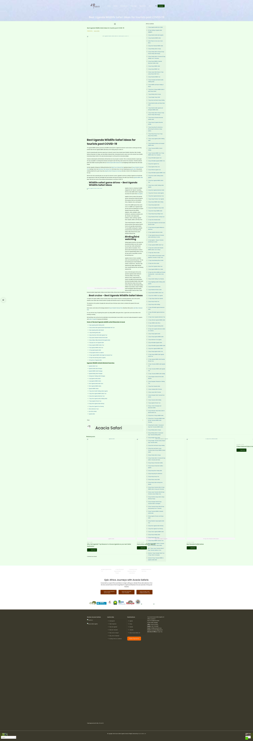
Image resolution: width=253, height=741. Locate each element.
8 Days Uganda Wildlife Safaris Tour (96, 345)
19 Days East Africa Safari (153, 263)
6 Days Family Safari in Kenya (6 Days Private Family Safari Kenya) (156, 52)
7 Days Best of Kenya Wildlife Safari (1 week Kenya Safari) (156, 90)
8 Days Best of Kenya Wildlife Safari (155, 415)
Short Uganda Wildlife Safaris (95, 386)
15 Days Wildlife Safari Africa (154, 323)
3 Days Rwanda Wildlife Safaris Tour (155, 292)
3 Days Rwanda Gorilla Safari (154, 286)
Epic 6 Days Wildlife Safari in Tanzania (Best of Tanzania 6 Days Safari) (156, 544)
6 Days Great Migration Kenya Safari (156, 207)
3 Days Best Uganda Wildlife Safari (155, 348)
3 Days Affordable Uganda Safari (155, 342)
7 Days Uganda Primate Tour (95, 401)
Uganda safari (133, 169)
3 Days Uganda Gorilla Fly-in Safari (155, 27)
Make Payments (112, 624)
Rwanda (131, 626)
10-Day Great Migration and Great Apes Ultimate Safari (156, 223)
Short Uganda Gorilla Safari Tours (96, 383)
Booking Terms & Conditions (115, 638)
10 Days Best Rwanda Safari (154, 219)
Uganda (131, 621)
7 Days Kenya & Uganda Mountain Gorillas (155, 123)
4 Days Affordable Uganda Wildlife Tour (156, 160)
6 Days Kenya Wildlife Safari (154, 66)
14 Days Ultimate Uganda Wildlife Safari (156, 320)
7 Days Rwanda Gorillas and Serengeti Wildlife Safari (156, 144)
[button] (3, 300)
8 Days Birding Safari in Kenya (154, 429)
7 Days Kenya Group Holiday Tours (155, 213)
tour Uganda (139, 193)
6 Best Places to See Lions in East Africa (155, 41)
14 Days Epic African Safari (153, 252)
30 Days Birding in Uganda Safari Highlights (155, 31)
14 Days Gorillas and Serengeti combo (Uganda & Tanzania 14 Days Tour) (156, 256)
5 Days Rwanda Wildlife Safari (154, 38)
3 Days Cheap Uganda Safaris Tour (155, 351)
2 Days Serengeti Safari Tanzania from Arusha (156, 396)
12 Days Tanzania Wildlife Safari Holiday (156, 373)
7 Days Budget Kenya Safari (154, 97)
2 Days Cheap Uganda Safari (154, 333)
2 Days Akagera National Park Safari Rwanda (156, 377)
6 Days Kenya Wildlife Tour (153, 69)
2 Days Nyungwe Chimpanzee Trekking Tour (156, 382)
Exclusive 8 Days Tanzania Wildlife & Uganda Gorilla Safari (155, 558)
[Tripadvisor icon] (129, 736)
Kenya (130, 624)
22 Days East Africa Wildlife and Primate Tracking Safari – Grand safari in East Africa (156, 274)
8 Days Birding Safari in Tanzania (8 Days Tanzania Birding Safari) (155, 433)
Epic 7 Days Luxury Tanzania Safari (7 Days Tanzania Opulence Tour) (156, 549)
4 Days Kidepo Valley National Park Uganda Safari (99, 340)
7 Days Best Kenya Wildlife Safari (155, 210)
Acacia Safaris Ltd (142, 733)
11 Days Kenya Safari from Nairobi (155, 298)
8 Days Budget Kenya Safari (154, 437)
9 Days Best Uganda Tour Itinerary (96, 406)
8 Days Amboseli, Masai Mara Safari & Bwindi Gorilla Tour (156, 411)
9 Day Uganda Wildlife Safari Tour (96, 347)
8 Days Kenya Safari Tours (153, 537)
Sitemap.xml (112, 621)
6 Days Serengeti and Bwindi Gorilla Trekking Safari (155, 80)
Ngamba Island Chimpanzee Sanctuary (113, 171)
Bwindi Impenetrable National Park (114, 162)
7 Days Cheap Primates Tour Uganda (156, 199)
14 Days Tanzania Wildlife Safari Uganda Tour (156, 364)
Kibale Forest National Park (117, 167)
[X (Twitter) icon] (125, 736)
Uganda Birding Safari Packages (95, 373)
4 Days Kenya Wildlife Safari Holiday (155, 202)
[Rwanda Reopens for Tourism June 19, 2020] (4, 735)
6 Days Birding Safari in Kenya (154, 48)
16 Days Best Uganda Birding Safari (155, 326)
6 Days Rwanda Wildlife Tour (154, 76)
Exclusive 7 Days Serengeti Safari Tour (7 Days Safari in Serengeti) (156, 554)
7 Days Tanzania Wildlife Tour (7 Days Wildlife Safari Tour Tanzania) (156, 153)
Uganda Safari (92, 413)
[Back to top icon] (246, 738)
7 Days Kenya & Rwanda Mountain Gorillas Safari (155, 118)
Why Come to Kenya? (114, 632)
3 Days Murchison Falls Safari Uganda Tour (98, 335)
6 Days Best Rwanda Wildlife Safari (155, 45)
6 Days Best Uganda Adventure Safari (156, 190)
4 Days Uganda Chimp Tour (154, 166)
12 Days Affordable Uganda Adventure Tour (156, 313)
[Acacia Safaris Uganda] (95, 6)
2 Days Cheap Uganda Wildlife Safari (155, 336)
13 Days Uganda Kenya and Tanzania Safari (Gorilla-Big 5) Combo (156, 236)
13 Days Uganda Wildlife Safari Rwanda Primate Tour (156, 360)
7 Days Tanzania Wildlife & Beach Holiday (155, 149)
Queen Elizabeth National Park (115, 308)
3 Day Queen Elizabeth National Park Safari (98, 337)
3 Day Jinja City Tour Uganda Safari (96, 342)
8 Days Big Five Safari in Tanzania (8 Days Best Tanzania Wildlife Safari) (155, 426)
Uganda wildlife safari (138, 177)
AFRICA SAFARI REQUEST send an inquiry (109, 592)
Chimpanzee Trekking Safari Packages (97, 376)
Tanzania (131, 629)
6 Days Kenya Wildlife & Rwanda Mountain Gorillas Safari (155, 62)
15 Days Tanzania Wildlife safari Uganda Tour (156, 369)
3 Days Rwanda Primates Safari (155, 289)
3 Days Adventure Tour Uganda (154, 339)
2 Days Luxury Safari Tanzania (154, 392)
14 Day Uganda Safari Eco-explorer (96, 352)
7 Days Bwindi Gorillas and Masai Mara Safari (156, 104)
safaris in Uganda (92, 319)
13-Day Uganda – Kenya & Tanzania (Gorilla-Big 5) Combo (155, 240)
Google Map (159, 631)
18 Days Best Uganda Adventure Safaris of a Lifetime (156, 329)
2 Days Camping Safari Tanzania (155, 389)
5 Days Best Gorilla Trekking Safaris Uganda (98, 391)
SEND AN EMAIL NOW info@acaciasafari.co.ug (145, 592)
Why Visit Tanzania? (113, 629)
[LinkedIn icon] (127, 736)
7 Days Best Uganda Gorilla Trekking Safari (98, 398)
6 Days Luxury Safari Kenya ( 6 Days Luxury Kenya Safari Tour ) (155, 72)
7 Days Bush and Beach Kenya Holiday (156, 100)
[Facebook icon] (124, 736)
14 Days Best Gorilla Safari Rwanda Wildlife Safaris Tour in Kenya (155, 248)
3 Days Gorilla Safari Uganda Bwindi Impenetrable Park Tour (102, 327)
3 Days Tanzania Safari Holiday (154, 400)
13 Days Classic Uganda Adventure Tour (156, 317)
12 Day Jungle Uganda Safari (95, 350)
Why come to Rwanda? (114, 635)
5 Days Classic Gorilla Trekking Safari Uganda (156, 186)
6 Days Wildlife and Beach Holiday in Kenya (156, 85)
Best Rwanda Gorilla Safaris (195, 544)
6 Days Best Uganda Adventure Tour (97, 396)
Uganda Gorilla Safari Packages (95, 368)
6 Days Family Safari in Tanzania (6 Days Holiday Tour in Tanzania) (156, 57)
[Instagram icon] (128, 736)
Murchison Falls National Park (105, 169)
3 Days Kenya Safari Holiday (154, 304)
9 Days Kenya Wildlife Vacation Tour (155, 540)
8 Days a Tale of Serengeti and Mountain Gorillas (154, 406)
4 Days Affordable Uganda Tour (154, 157)
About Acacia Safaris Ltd (134, 632)
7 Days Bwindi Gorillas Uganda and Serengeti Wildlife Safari (155, 108)
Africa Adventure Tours (94, 408)
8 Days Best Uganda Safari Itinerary (96, 403)
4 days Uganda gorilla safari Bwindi (96, 330)
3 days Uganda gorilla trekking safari (96, 325)
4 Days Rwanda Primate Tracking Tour (156, 216)
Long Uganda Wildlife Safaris (95, 381)
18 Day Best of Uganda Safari (95, 360)
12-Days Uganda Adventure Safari (155, 232)
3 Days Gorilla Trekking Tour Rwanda (156, 278)
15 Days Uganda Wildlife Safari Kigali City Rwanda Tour (100, 355)
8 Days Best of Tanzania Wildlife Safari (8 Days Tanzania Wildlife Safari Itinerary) (156, 420)
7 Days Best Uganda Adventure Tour (156, 196)
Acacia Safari (96, 31)
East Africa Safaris (93, 411)
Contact (161, 6)
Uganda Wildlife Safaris (94, 388)
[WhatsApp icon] (123, 736)
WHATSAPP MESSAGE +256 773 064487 (126, 592)
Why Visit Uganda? (113, 626)
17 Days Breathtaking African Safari (155, 260)
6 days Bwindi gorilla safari (94, 332)
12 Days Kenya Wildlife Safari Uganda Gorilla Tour (156, 355)
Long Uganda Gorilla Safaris (95, 378)
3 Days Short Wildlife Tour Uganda (155, 295)
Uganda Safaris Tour (93, 366)
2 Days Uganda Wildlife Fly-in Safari (155, 269)
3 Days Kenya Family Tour (153, 301)
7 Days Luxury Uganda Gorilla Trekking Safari (156, 139)
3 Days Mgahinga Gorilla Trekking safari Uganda (156, 282)
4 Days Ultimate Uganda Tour (154, 169)
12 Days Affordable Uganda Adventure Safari (156, 308)
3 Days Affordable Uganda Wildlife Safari (156, 345)
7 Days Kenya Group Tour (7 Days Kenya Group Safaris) (155, 134)
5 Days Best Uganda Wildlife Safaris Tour (97, 393)
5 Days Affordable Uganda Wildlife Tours (156, 172)
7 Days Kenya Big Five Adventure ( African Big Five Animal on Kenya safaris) (155, 129)
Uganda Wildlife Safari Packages (95, 371)
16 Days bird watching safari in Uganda (97, 357)
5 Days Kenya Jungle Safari (153, 204)
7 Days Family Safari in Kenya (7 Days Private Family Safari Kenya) (156, 113)
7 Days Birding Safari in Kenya (154, 94)
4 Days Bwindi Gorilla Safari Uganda (155, 35)
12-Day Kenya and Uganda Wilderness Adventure (156, 228)
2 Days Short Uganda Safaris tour (155, 266)
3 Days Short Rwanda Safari (154, 386)
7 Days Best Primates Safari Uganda (156, 193)
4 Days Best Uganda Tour (153, 163)
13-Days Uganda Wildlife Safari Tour (155, 244)
